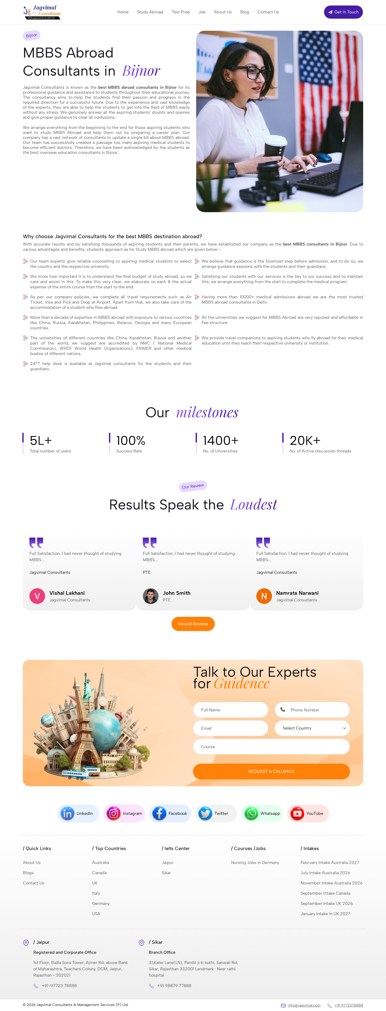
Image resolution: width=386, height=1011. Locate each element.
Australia (100, 862)
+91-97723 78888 (59, 985)
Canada (99, 872)
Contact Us (268, 11)
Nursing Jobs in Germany (255, 862)
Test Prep (181, 11)
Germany (100, 903)
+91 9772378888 (349, 1005)
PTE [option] (189, 576)
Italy (96, 893)
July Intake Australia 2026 (325, 872)
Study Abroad (150, 11)
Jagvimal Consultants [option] (75, 576)
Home (123, 11)
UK (95, 882)
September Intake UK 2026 (327, 903)
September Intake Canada (325, 893)
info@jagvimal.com (304, 1005)
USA (96, 913)
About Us (223, 11)
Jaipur (168, 862)
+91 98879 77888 (174, 985)
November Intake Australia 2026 (332, 882)
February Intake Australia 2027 (330, 862)
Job (202, 11)
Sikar (166, 872)
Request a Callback (272, 771)
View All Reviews (193, 623)
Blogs (28, 872)
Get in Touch (346, 11)
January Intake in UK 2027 (325, 913)
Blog (244, 11)
